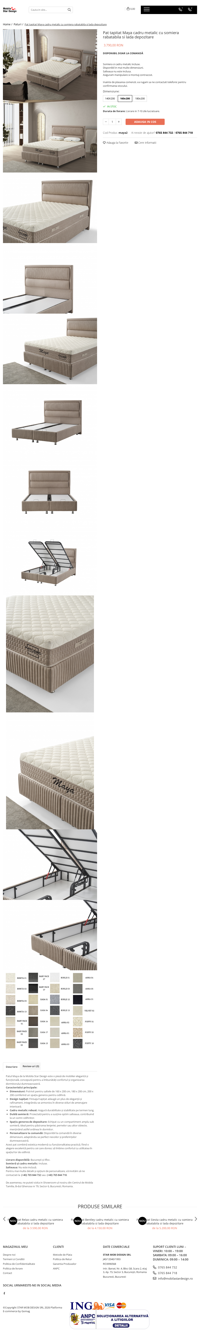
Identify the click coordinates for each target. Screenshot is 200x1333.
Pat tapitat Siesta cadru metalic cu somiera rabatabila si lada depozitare (165, 1221)
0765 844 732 (167, 1267)
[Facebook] (4, 1293)
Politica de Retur (62, 1259)
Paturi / (19, 24)
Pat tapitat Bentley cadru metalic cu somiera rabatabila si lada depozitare (100, 1221)
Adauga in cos (145, 122)
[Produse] (147, 10)
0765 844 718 (167, 1273)
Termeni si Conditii (13, 1259)
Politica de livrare (13, 1268)
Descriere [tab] (11, 1067)
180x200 (140, 98)
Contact (7, 1273)
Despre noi (9, 1254)
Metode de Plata (62, 1254)
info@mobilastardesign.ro (175, 1278)
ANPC (56, 1268)
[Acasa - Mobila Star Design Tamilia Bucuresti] (13, 10)
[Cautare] (69, 10)
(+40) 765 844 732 (31, 1175)
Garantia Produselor (64, 1264)
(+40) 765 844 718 (57, 1175)
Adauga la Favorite (117, 142)
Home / (8, 24)
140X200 (110, 98)
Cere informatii (147, 142)
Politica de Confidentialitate (19, 1264)
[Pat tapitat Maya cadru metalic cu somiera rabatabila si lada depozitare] (50, 64)
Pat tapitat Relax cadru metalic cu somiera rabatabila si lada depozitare (35, 1221)
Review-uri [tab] (31, 1066)
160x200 (125, 98)
